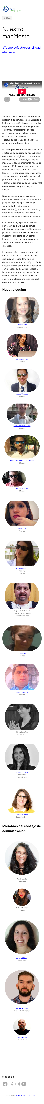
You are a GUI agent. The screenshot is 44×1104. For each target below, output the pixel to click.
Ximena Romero (22, 568)
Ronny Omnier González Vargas (22, 460)
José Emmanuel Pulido (22, 426)
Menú (8, 18)
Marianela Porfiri (22, 815)
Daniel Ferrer (22, 1037)
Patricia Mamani (22, 359)
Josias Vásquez (22, 394)
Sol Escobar (22, 528)
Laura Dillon (22, 653)
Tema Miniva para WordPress (28, 1095)
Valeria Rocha (22, 325)
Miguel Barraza (22, 692)
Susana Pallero (22, 772)
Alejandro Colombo (22, 488)
